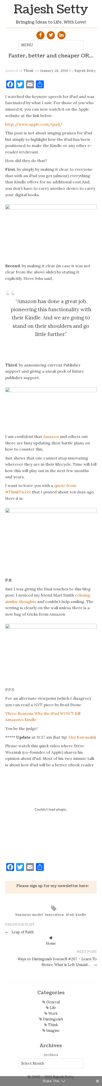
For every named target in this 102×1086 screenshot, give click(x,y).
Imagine (52, 1030)
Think (29, 71)
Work (52, 1013)
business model (29, 915)
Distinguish (52, 1019)
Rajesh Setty (51, 9)
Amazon (51, 436)
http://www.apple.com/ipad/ (33, 124)
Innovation (54, 915)
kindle (81, 915)
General (52, 1002)
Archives (51, 1055)
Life (52, 1008)
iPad (70, 915)
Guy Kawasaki (81, 737)
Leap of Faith (19, 932)
